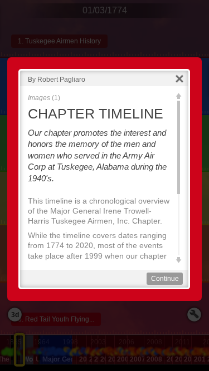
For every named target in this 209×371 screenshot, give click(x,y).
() (44, 98)
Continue (165, 279)
